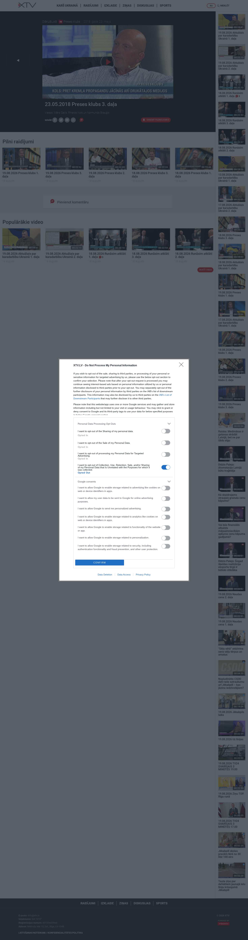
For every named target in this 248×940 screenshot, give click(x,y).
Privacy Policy (143, 574)
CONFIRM (99, 562)
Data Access (124, 574)
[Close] (182, 365)
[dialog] (124, 470)
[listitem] (124, 423)
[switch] (165, 431)
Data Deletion (105, 574)
